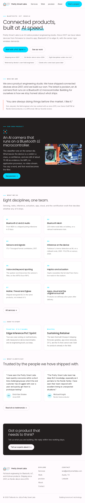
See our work (37, 49)
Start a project (73, 4)
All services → (11, 310)
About (60, 4)
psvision (51, 4)
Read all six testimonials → (16, 408)
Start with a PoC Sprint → (16, 49)
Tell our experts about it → (21, 447)
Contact (41, 486)
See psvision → (12, 176)
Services (34, 4)
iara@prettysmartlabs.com (72, 471)
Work (43, 4)
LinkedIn (65, 479)
